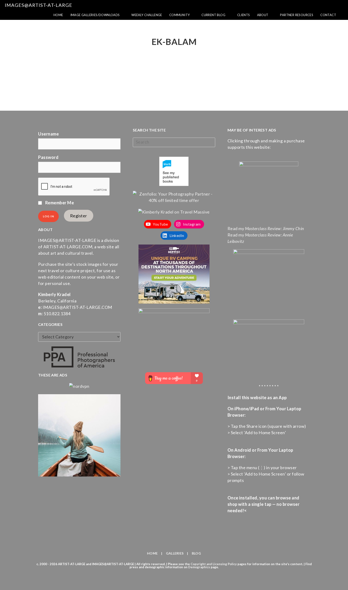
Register (78, 215)
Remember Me (59, 202)
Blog (196, 553)
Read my (266, 228)
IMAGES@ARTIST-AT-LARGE (38, 5)
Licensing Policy (225, 564)
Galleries (175, 553)
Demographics (199, 567)
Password (48, 157)
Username (48, 133)
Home (152, 553)
